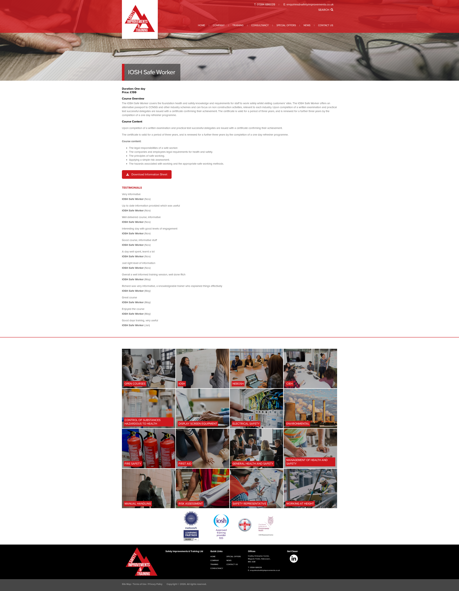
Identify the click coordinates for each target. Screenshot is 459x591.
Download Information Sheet (149, 174)
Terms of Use (139, 584)
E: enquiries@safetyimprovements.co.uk (264, 570)
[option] (229, 40)
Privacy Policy (155, 584)
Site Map (126, 584)
